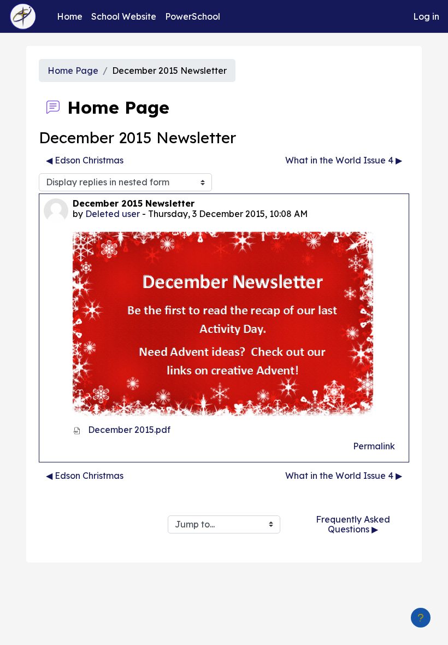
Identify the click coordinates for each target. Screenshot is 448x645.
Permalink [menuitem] (374, 446)
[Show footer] (421, 618)
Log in (426, 16)
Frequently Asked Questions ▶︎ (354, 524)
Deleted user (112, 213)
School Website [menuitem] (123, 16)
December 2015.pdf (128, 429)
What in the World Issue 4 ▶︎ (343, 160)
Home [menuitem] (69, 16)
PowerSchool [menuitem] (192, 16)
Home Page (73, 70)
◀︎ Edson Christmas (84, 160)
